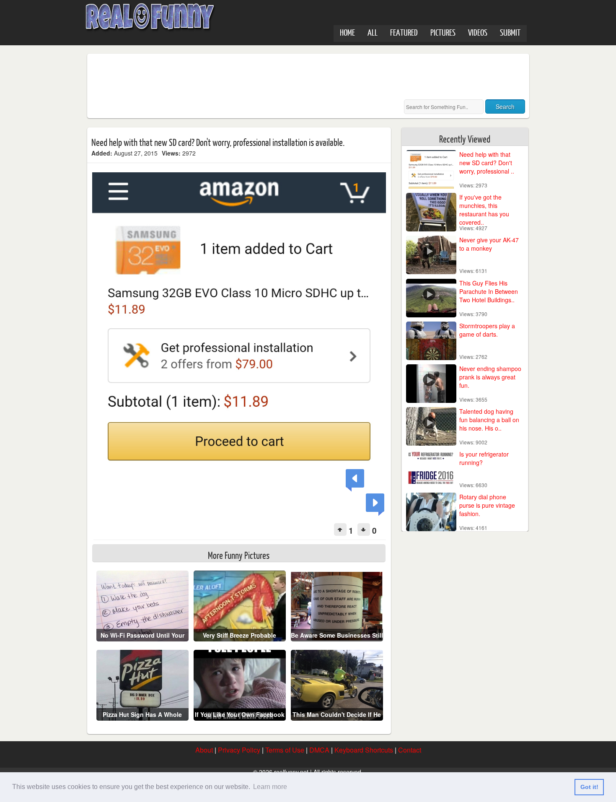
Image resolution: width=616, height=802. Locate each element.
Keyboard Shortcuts (363, 750)
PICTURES (443, 32)
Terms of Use (284, 750)
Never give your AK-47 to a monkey (489, 244)
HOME (347, 32)
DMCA (319, 750)
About (204, 750)
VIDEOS (477, 32)
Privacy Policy (239, 750)
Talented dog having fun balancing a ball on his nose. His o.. (489, 419)
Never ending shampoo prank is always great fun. (490, 376)
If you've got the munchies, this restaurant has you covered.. (484, 209)
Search (505, 106)
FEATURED (404, 32)
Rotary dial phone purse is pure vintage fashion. (487, 505)
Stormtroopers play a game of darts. (487, 330)
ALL (373, 32)
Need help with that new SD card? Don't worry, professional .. (486, 162)
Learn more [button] (270, 786)
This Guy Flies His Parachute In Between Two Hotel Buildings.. (488, 291)
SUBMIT (510, 32)
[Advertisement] (243, 77)
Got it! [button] (589, 787)
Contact (409, 750)
